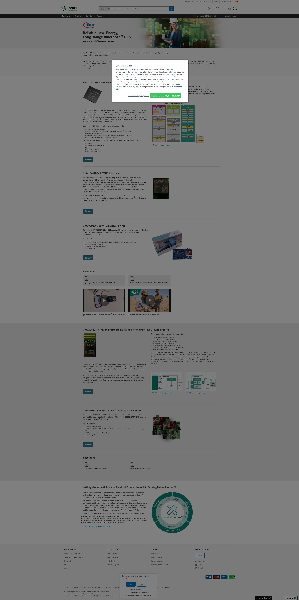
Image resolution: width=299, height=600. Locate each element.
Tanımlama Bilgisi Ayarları (138, 96)
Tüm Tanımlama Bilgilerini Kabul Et (166, 96)
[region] (150, 81)
